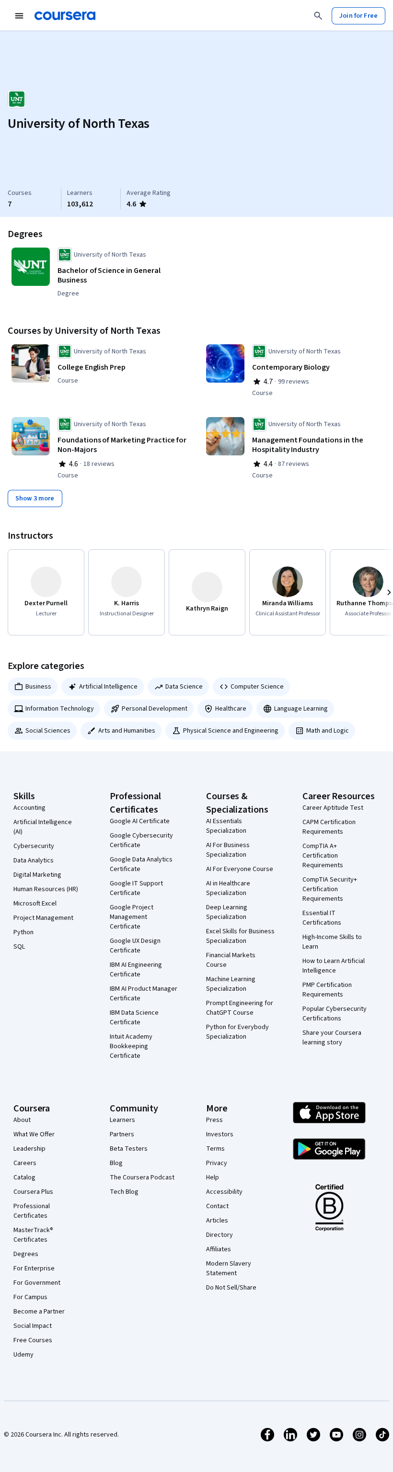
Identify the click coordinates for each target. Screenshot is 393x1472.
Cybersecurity (33, 846)
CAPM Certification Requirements (329, 827)
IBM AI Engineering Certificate (136, 969)
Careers (24, 1163)
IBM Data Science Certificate (134, 1017)
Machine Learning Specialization (230, 984)
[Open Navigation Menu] (19, 15)
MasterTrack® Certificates (33, 1235)
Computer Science (257, 686)
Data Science (184, 686)
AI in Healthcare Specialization (228, 888)
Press (214, 1120)
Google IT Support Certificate (136, 888)
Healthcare (230, 708)
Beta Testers (129, 1149)
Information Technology (59, 708)
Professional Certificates (31, 1211)
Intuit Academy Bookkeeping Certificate (131, 1046)
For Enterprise (34, 1268)
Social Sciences (47, 731)
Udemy (23, 1354)
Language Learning (301, 708)
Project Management (43, 918)
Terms (215, 1149)
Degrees (25, 1254)
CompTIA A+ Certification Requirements (322, 855)
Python (23, 932)
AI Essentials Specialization (226, 826)
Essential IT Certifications (321, 918)
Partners (122, 1134)
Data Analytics (33, 860)
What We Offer (34, 1134)
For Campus (30, 1297)
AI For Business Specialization (228, 850)
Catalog (24, 1177)
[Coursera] (65, 15)
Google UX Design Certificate (135, 945)
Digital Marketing (37, 875)
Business (38, 686)
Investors (219, 1134)
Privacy (216, 1163)
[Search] (318, 15)
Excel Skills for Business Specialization (240, 936)
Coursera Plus (33, 1192)
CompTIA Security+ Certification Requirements (329, 889)
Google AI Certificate (140, 821)
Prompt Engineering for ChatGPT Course (239, 1008)
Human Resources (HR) (45, 889)
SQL (19, 946)
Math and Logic (327, 731)
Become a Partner (39, 1311)
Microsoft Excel (35, 903)
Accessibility (224, 1192)
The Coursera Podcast (142, 1177)
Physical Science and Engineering (230, 731)
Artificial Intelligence (108, 686)
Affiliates (218, 1249)
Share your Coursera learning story (331, 1037)
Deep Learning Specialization (226, 912)
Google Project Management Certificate (131, 917)
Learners (122, 1120)
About (22, 1120)
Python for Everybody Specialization (237, 1032)
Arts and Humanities (126, 731)
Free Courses (32, 1340)
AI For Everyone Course (239, 869)
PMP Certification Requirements (327, 989)
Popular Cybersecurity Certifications (334, 1013)
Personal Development (154, 708)
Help (212, 1177)
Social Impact (32, 1326)
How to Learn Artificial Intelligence (333, 965)
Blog (116, 1163)
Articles (217, 1220)
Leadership (29, 1149)
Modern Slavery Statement (228, 1268)
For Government (36, 1283)
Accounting (29, 808)
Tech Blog (124, 1192)
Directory (219, 1235)
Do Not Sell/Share (231, 1287)
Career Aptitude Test (332, 808)
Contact (217, 1206)
